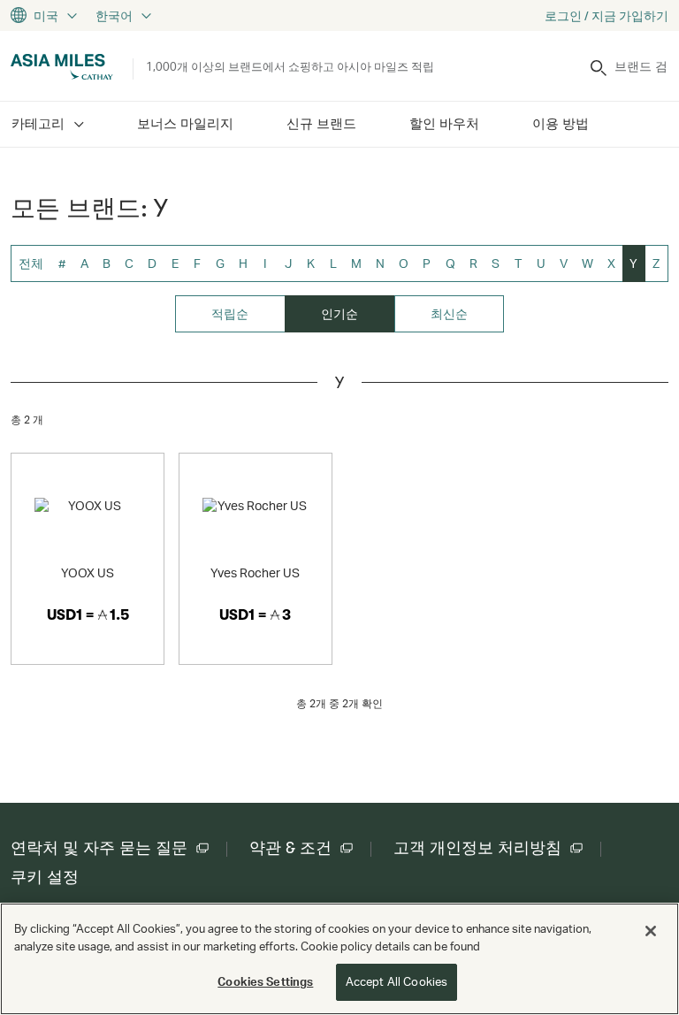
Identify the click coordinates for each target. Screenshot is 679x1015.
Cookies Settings (265, 981)
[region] (339, 959)
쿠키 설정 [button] (45, 877)
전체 (31, 263)
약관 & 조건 (290, 848)
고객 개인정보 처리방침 (477, 848)
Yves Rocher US (255, 572)
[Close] (650, 931)
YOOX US (87, 572)
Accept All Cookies (396, 981)
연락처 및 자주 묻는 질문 (99, 848)
